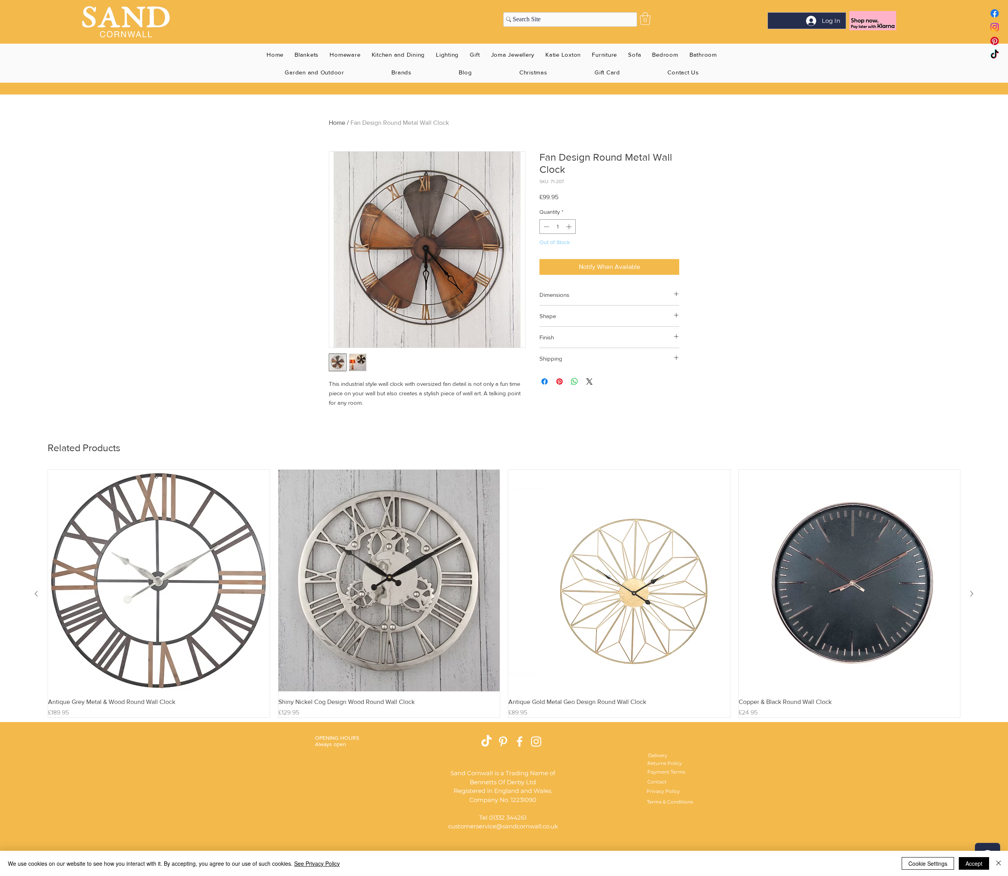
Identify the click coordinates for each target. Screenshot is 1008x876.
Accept (973, 863)
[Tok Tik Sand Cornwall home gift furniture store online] (994, 54)
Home (337, 122)
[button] (645, 18)
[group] (504, 593)
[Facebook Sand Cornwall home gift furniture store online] (994, 13)
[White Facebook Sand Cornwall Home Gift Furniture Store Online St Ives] (519, 741)
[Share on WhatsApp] (574, 381)
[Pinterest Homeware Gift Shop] (503, 741)
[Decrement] (545, 226)
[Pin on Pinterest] (559, 381)
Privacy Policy (663, 791)
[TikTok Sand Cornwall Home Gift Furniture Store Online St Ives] (486, 741)
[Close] (998, 863)
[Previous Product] (36, 593)
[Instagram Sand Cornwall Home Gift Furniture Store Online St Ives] (536, 741)
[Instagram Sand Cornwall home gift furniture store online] (994, 27)
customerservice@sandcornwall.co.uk (503, 826)
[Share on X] (589, 381)
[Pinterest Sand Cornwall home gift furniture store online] (994, 40)
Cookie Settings (927, 863)
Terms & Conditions (670, 802)
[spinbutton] (557, 226)
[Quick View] (159, 580)
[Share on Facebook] (544, 381)
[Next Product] (971, 593)
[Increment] (569, 226)
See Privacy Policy (317, 863)
